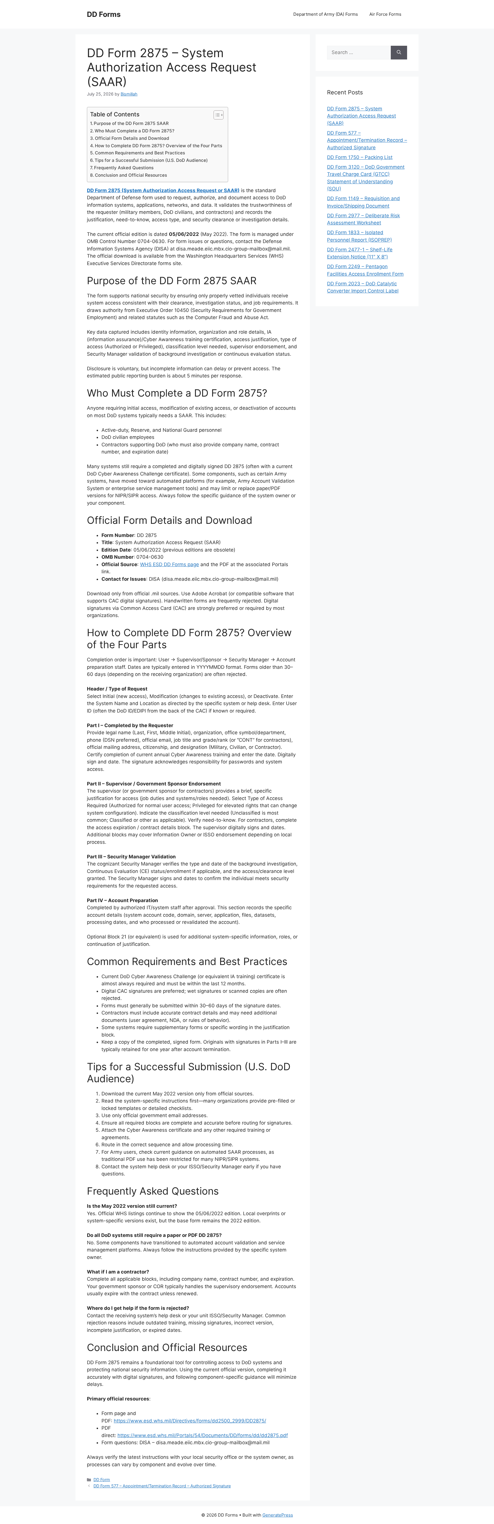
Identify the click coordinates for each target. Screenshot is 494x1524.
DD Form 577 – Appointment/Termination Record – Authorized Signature (162, 1485)
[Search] (399, 52)
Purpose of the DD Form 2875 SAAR (131, 123)
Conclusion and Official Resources (131, 175)
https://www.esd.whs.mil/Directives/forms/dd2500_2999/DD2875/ (190, 1421)
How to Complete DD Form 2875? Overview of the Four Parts (158, 145)
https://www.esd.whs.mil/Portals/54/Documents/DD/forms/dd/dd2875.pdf (202, 1435)
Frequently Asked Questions (124, 167)
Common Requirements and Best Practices (140, 153)
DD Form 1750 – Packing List (360, 157)
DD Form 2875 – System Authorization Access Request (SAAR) (361, 116)
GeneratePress (277, 1515)
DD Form (101, 1479)
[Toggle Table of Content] (215, 115)
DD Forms (104, 14)
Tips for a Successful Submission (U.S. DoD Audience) (151, 160)
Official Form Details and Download (132, 138)
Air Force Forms (385, 14)
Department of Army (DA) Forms (325, 14)
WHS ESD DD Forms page (169, 564)
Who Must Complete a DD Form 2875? (134, 131)
